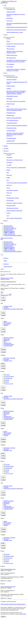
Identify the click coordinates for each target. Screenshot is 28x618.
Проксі (5, 321)
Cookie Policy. (22, 614)
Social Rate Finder (8, 345)
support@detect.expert (10, 569)
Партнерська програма (9, 358)
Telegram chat (8, 378)
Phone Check (7, 339)
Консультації (7, 324)
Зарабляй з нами (8, 360)
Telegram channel (9, 376)
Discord (7, 380)
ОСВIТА (6, 325)
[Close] (4, 3)
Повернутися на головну (7, 278)
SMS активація (7, 322)
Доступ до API (9, 383)
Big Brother (6, 340)
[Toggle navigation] (1, 1)
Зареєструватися (8, 238)
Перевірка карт (7, 343)
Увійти (2, 238)
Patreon (7, 382)
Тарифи (3, 363)
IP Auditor (6, 307)
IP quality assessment (9, 337)
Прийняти (3, 616)
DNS (5, 341)
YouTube (7, 374)
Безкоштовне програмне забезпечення (13, 309)
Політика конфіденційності (19, 604)
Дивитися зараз (4, 295)
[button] (15, 7)
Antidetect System (8, 306)
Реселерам (6, 359)
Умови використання (6, 604)
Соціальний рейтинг (9, 344)
